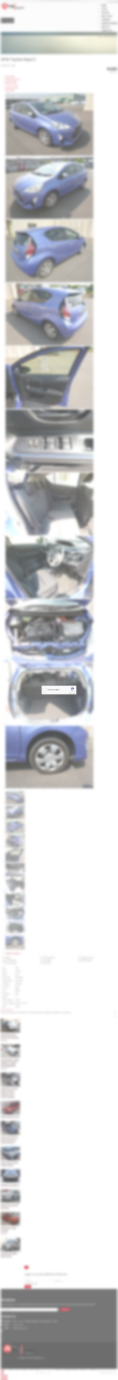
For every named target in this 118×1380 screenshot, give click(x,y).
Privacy (70, 693)
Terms (73, 693)
